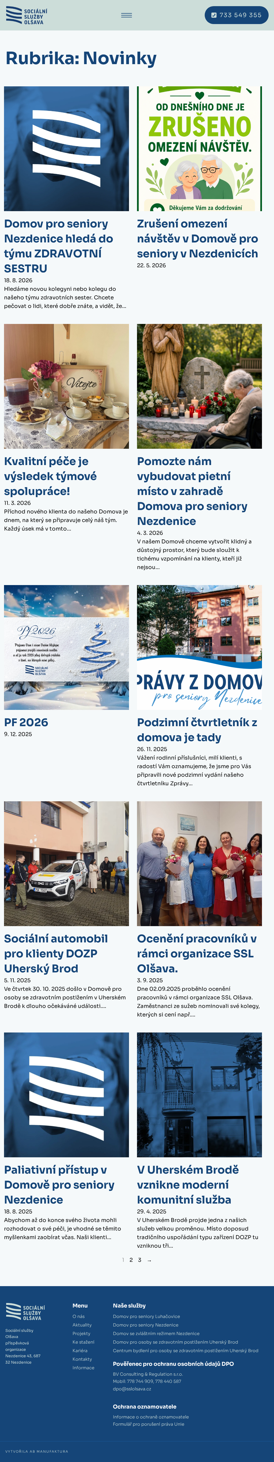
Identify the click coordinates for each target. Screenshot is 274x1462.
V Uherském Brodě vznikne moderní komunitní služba (188, 1185)
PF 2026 (26, 722)
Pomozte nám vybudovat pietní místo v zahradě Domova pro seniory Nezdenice (192, 491)
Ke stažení (83, 1342)
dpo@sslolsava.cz (132, 1389)
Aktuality (82, 1325)
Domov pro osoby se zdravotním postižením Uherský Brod (175, 1342)
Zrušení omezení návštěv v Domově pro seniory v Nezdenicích (197, 239)
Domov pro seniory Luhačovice (146, 1316)
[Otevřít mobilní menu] (126, 15)
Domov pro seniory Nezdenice (145, 1325)
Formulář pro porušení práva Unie (148, 1424)
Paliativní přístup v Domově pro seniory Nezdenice (59, 1185)
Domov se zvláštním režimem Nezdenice (156, 1333)
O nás (79, 1316)
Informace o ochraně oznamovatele (151, 1417)
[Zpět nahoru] (255, 1446)
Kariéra (80, 1350)
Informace (83, 1368)
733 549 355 (241, 15)
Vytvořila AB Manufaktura (36, 1451)
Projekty (81, 1333)
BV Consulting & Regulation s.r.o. (148, 1374)
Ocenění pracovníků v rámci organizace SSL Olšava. (197, 954)
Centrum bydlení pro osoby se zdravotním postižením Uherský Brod (185, 1350)
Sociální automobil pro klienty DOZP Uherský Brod (56, 954)
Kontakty (82, 1359)
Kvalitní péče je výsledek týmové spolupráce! (50, 476)
